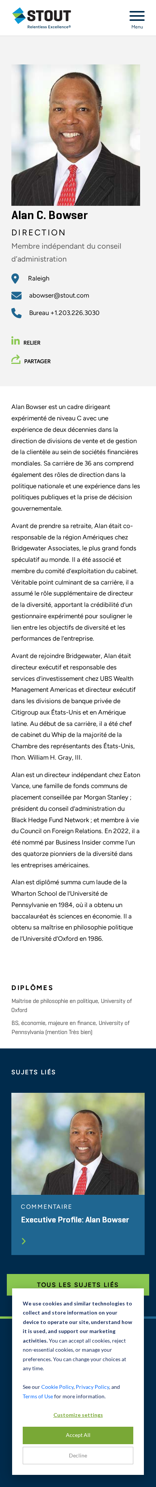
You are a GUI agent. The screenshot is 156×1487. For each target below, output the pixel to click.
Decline (78, 1455)
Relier (32, 343)
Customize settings (78, 1415)
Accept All (78, 1435)
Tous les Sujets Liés (78, 1284)
